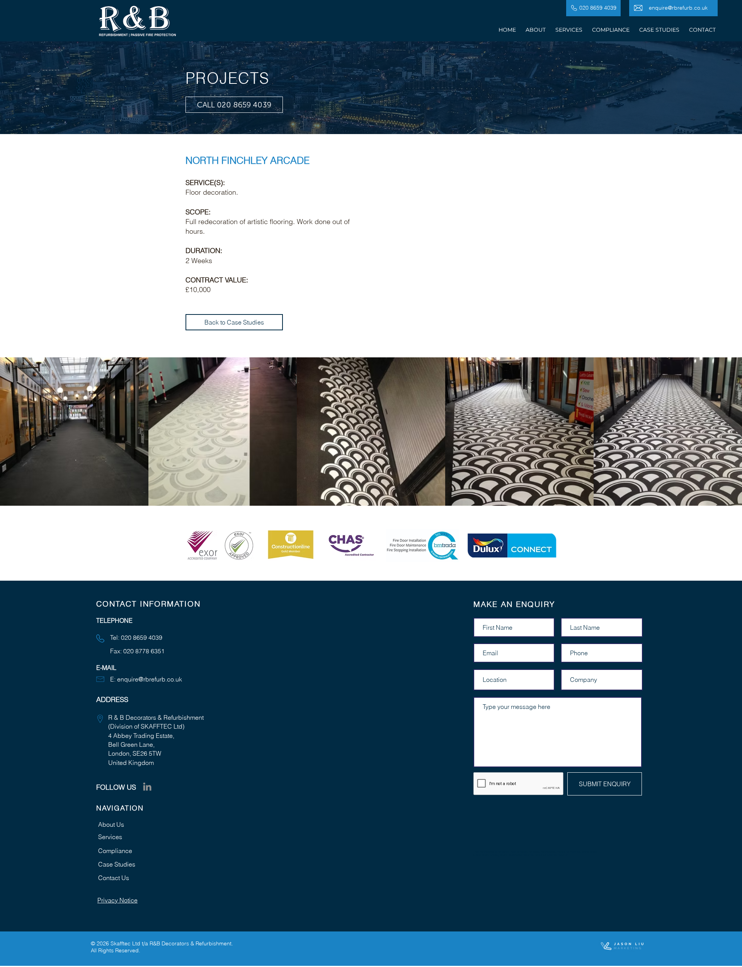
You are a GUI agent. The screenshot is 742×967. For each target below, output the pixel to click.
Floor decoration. (212, 192)
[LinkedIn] (147, 786)
